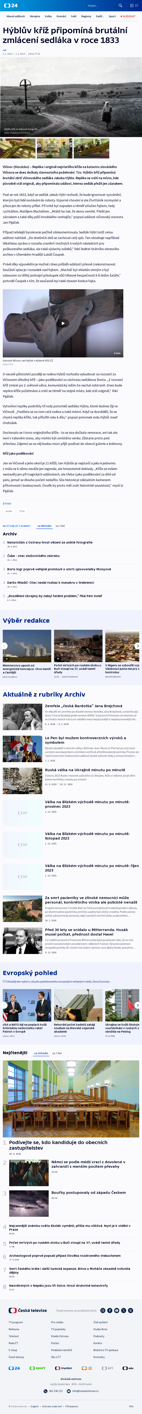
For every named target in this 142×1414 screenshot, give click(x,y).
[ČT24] (10, 5)
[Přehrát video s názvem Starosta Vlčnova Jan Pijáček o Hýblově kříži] (63, 323)
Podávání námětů (61, 1350)
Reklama (14, 1329)
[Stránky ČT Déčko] (87, 1368)
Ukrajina (35, 16)
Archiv (9, 511)
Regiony (86, 16)
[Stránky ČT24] (14, 1368)
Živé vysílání (100, 1322)
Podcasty (98, 1336)
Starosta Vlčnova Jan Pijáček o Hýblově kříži (26, 360)
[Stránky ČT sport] (37, 1368)
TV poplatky (58, 1329)
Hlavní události (16, 16)
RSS (131, 1406)
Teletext (14, 1336)
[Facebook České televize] (110, 1310)
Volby (48, 16)
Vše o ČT (56, 1357)
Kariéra (97, 1343)
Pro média (57, 1322)
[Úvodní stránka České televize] (28, 1310)
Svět (74, 16)
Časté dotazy (16, 1357)
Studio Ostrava (60, 1336)
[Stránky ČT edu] (128, 1368)
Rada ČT (13, 1343)
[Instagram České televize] (103, 1310)
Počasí (55, 1343)
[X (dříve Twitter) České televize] (123, 1310)
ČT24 (21, 511)
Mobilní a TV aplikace (105, 1350)
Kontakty (99, 1357)
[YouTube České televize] (116, 1310)
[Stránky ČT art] (107, 1368)
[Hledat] (120, 5)
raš (4, 50)
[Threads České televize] (130, 1310)
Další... (100, 16)
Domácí (61, 16)
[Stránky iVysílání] (63, 1368)
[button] (63, 323)
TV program (16, 1322)
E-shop (13, 1350)
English (34, 1406)
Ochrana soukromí (52, 1406)
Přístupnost (71, 1406)
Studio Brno (100, 1329)
